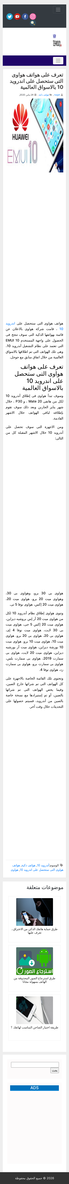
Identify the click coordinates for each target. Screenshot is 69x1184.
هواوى (14, 870)
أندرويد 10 (43, 865)
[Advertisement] (28, 41)
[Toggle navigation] (58, 9)
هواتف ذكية (44, 94)
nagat (57, 94)
